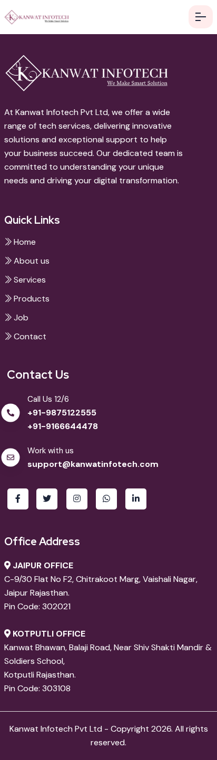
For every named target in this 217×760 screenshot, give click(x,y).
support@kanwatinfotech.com (93, 464)
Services (29, 279)
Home (24, 241)
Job (20, 317)
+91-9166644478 (62, 426)
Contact (29, 336)
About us (31, 260)
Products (31, 298)
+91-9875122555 (61, 412)
